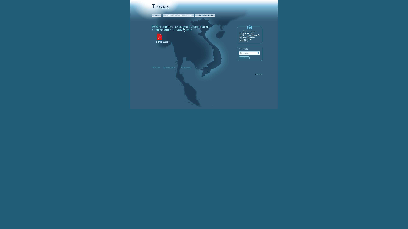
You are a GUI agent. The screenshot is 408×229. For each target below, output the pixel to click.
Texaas (161, 7)
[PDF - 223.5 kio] (159, 40)
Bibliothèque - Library (205, 15)
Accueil (156, 15)
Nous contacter (170, 67)
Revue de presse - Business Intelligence (178, 15)
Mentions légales (186, 67)
